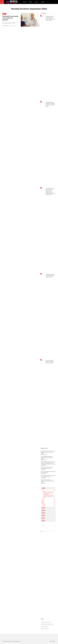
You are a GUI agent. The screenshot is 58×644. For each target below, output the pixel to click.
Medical (43, 1)
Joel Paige (6, 25)
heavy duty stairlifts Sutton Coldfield (47, 624)
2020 (43, 521)
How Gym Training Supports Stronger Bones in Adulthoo (49, 361)
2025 (43, 508)
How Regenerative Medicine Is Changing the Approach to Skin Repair (50, 104)
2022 (43, 515)
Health (36, 1)
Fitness (30, 1)
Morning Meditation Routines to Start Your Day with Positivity (48, 476)
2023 (43, 513)
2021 (43, 518)
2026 (43, 488)
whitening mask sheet (45, 628)
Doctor (24, 1)
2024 (43, 510)
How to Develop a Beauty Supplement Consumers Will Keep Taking (47, 481)
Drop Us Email (52, 641)
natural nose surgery (45, 626)
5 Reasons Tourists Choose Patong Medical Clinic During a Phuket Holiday (50, 18)
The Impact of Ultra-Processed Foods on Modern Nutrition (50, 275)
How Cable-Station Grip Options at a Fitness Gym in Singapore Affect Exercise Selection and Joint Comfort (50, 191)
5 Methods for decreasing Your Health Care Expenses (10, 18)
